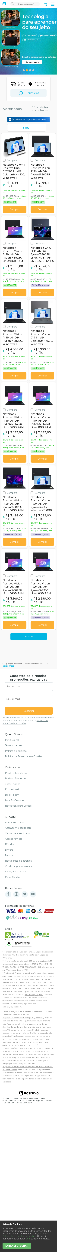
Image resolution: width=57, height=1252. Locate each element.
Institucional (12, 740)
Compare (12, 160)
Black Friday (12, 794)
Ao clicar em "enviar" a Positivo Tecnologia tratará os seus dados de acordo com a (28, 720)
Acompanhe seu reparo (18, 827)
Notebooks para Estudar (18, 805)
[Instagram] (16, 894)
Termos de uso (13, 745)
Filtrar (26, 127)
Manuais (9, 855)
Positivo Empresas (15, 778)
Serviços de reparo (15, 871)
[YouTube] (33, 894)
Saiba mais (8, 666)
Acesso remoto (13, 838)
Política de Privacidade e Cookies (23, 756)
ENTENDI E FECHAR (16, 1245)
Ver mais (28, 636)
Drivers (9, 849)
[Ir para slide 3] (30, 70)
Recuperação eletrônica (18, 860)
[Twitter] (24, 894)
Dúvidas (9, 844)
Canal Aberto (12, 877)
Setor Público (12, 784)
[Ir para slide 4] (33, 70)
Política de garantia (16, 751)
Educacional (12, 789)
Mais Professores (14, 800)
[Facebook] (8, 894)
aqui (28, 1238)
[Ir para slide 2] (27, 70)
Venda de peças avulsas (18, 866)
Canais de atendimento (18, 833)
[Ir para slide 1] (24, 70)
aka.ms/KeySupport (34, 994)
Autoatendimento (15, 822)
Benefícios (32, 93)
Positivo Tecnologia (16, 773)
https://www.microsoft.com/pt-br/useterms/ (23, 1018)
